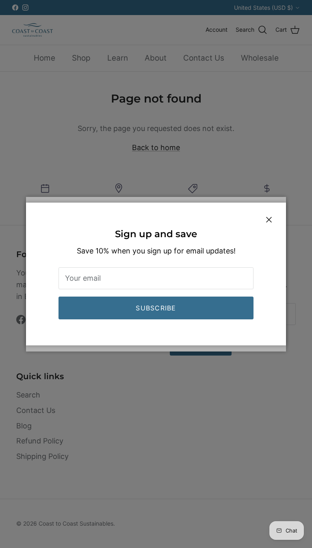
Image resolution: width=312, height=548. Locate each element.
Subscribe (156, 308)
